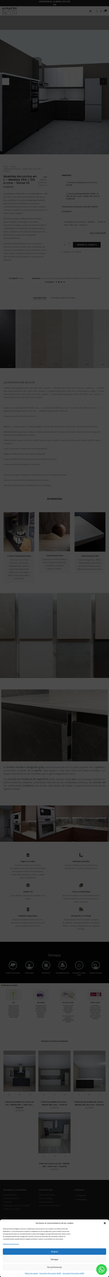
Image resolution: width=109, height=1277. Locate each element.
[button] (104, 1223)
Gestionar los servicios (11, 1244)
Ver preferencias (54, 1267)
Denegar (54, 1259)
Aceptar (54, 1251)
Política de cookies (31, 1273)
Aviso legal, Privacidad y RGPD (50, 1273)
